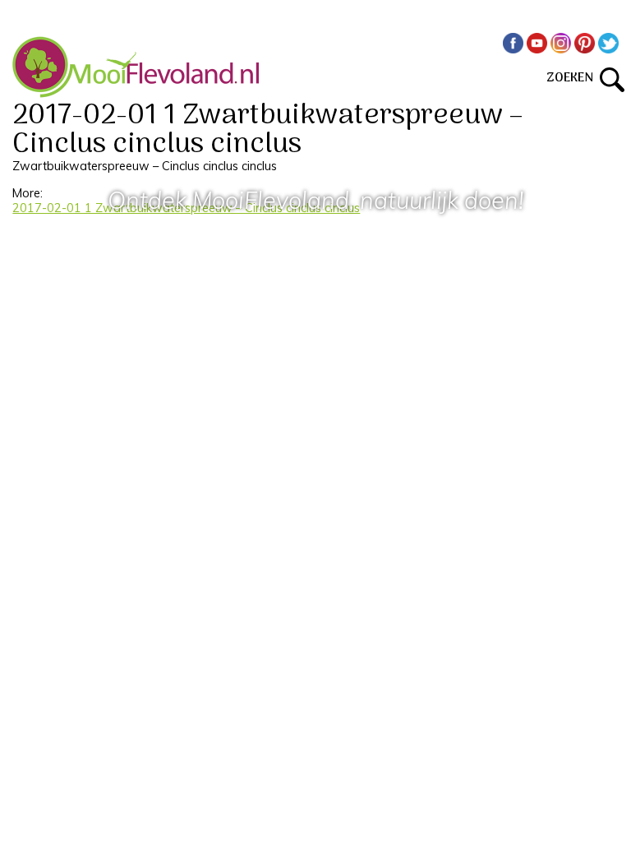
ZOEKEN (573, 78)
